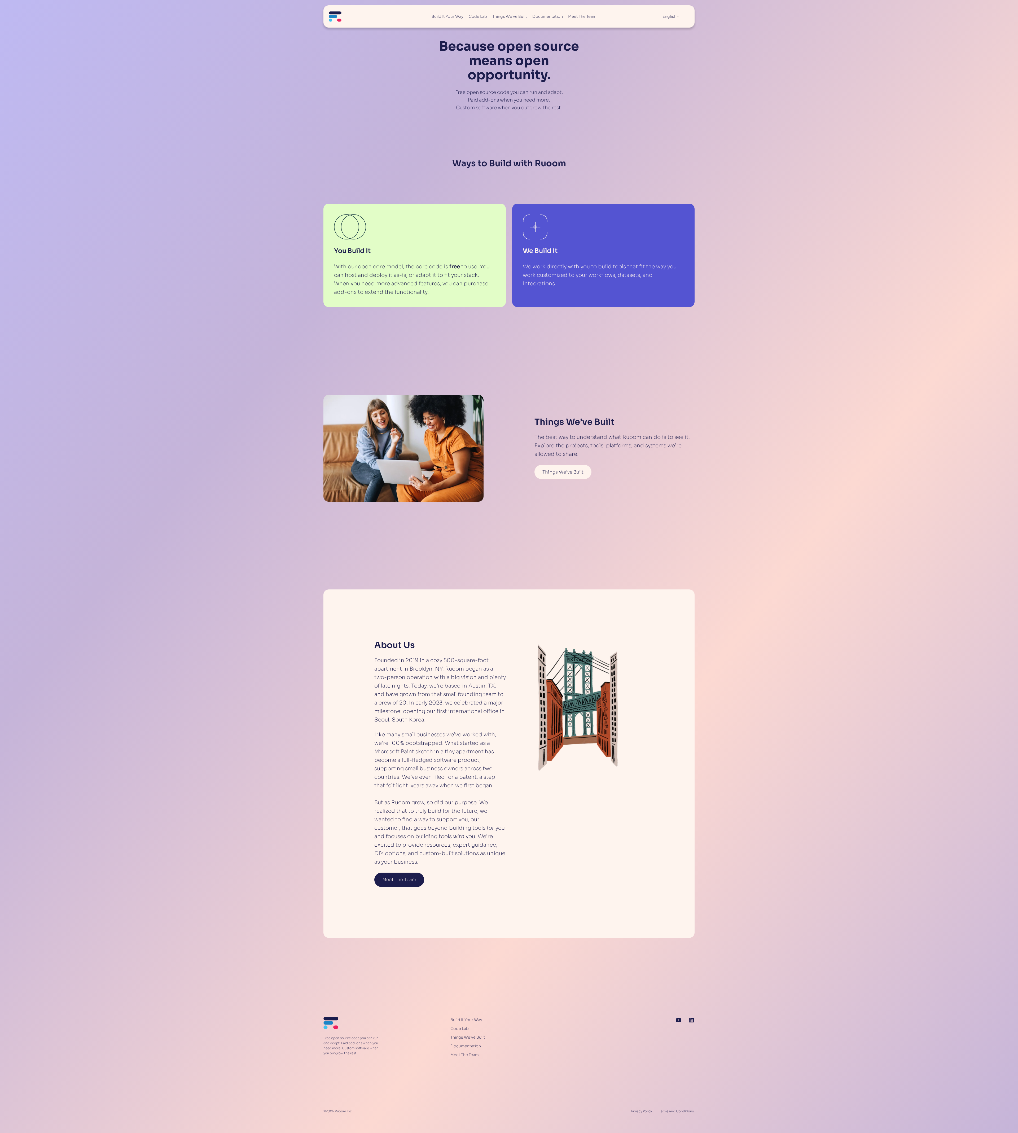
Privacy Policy (641, 1111)
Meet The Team (399, 879)
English (669, 16)
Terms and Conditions (676, 1111)
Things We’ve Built (562, 472)
